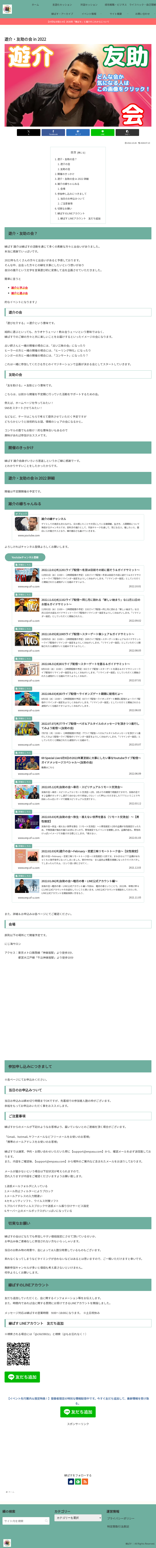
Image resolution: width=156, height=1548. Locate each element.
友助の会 (65, 169)
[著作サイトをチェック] (71, 1482)
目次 (73, 152)
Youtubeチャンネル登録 (25, 557)
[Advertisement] (78, 1447)
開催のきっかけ (65, 174)
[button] (127, 132)
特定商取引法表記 (118, 1526)
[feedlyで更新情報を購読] (78, 1482)
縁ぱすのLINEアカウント (71, 213)
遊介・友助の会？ (67, 159)
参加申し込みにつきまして (72, 193)
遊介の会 (65, 164)
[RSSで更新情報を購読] (85, 1482)
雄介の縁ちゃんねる (68, 184)
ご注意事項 (66, 203)
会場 (62, 188)
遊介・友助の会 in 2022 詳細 (73, 179)
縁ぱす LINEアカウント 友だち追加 (80, 218)
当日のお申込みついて (72, 198)
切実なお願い (64, 208)
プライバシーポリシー (121, 1518)
